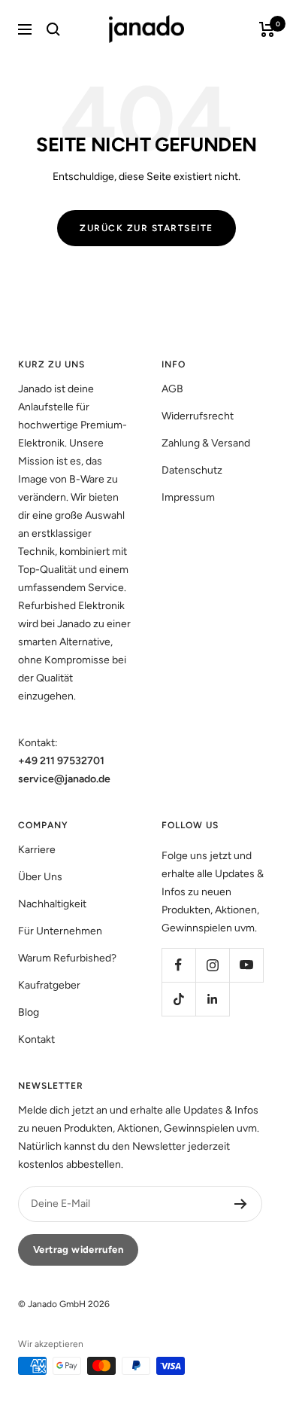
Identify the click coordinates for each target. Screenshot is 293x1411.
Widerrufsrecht (198, 416)
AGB (172, 388)
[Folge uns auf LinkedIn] (212, 999)
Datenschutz (192, 470)
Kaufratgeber (49, 985)
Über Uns (40, 876)
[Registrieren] (240, 1204)
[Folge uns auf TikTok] (178, 999)
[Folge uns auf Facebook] (178, 965)
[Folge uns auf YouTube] (246, 965)
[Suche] (53, 29)
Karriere (37, 849)
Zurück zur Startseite (146, 228)
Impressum (188, 497)
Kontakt (36, 1039)
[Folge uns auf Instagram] (212, 965)
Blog (28, 1012)
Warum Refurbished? (67, 958)
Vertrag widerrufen (78, 1249)
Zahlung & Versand (206, 443)
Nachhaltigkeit (52, 903)
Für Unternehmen (60, 931)
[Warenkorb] (267, 29)
